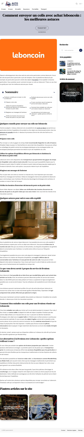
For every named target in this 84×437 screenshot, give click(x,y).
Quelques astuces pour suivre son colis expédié (41, 97)
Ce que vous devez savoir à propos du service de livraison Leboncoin (41, 103)
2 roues (14, 403)
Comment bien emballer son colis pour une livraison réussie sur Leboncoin (41, 108)
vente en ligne (41, 128)
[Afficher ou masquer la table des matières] (36, 92)
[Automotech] (11, 3)
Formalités (70, 61)
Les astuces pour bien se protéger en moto (43, 408)
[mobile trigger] (3, 3)
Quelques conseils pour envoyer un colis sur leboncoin (15, 97)
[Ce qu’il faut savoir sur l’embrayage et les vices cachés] (62, 63)
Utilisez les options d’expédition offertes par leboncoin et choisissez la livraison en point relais (16, 107)
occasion (35, 80)
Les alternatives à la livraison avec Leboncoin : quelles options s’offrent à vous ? (41, 114)
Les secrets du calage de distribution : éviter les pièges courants (74, 72)
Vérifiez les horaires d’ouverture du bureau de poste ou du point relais (15, 116)
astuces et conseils (6, 132)
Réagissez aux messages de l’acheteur (16, 112)
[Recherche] (76, 3)
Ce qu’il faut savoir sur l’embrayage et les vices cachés (74, 64)
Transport (41, 28)
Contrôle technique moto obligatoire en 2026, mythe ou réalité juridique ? (71, 94)
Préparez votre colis (11, 102)
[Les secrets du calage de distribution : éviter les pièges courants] (62, 71)
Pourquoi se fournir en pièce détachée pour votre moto (14, 408)
